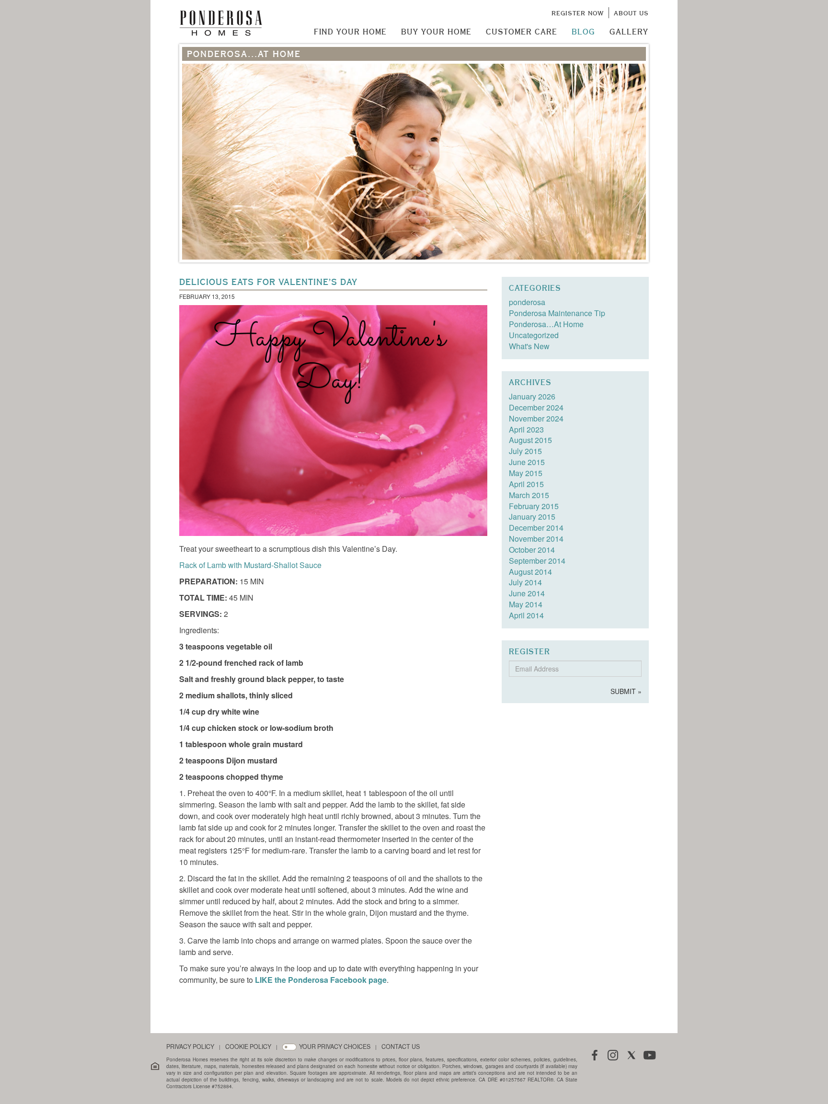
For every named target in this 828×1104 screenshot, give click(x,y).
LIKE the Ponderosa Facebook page (321, 979)
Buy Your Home (436, 31)
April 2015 (526, 483)
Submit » (626, 691)
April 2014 (526, 615)
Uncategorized (534, 335)
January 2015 (532, 516)
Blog (583, 31)
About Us (631, 13)
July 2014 (525, 582)
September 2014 (537, 560)
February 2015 (534, 506)
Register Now (578, 13)
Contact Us (400, 1047)
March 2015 (529, 495)
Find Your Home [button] (350, 31)
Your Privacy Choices (334, 1047)
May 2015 (525, 472)
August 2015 (530, 439)
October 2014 (532, 549)
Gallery (629, 31)
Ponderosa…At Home (546, 324)
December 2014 (536, 527)
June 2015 (527, 461)
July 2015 (525, 450)
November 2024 (536, 418)
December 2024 (536, 407)
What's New (529, 346)
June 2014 (527, 593)
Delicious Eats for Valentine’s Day (268, 282)
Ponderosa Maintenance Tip (557, 313)
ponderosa (527, 301)
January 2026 (532, 396)
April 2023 (526, 429)
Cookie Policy (248, 1047)
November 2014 (536, 538)
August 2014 (530, 571)
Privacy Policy (190, 1047)
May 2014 (525, 604)
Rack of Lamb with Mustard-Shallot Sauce (250, 564)
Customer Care (521, 31)
